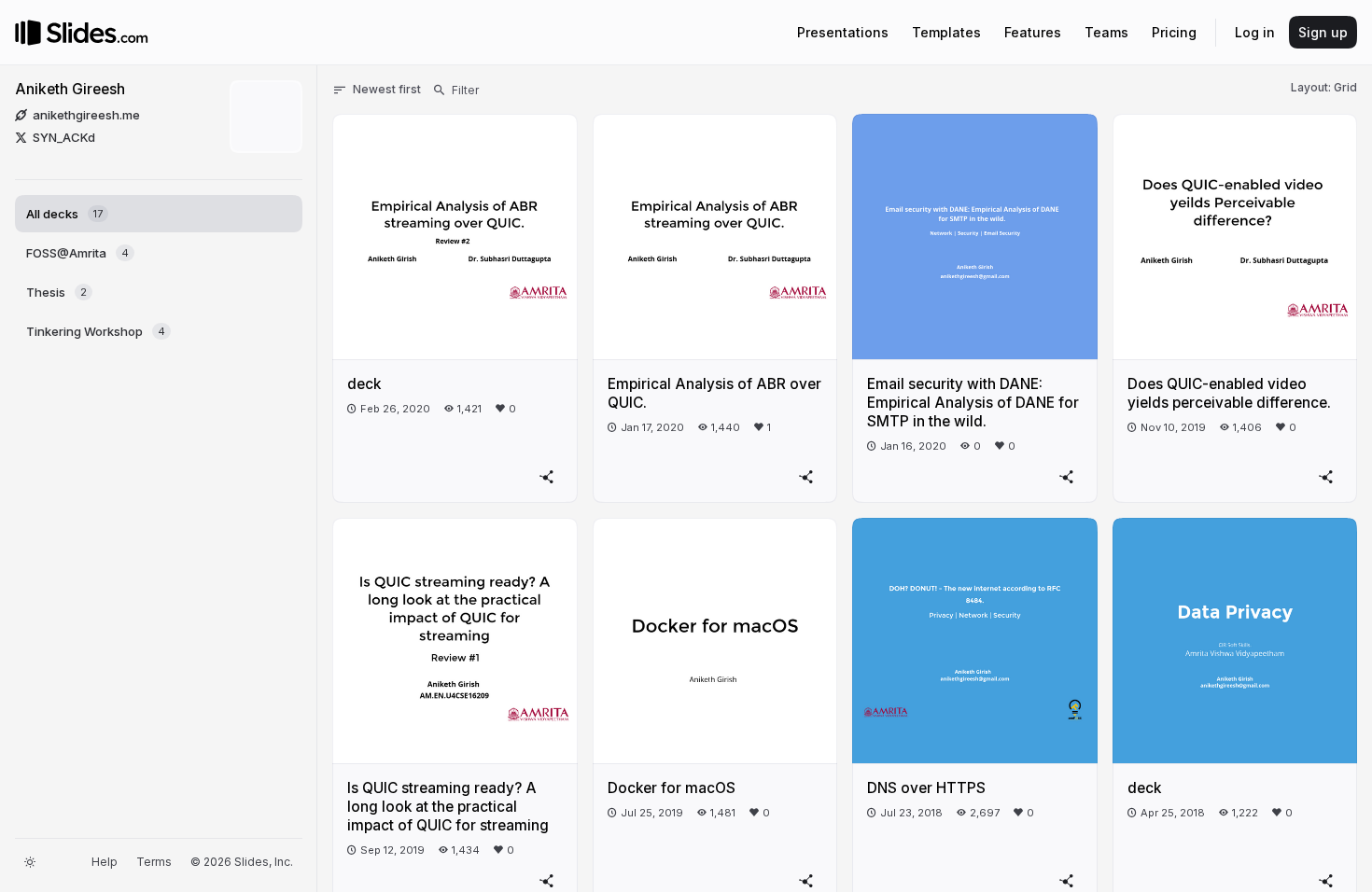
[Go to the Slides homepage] (28, 32)
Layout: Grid (1324, 87)
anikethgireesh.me (86, 114)
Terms (154, 862)
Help (104, 862)
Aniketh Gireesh (70, 89)
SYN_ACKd (64, 137)
